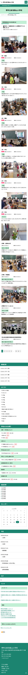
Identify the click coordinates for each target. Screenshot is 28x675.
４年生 (3, 400)
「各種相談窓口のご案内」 (8, 466)
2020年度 (3, 498)
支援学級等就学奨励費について (8, 610)
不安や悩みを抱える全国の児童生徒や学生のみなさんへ (13, 591)
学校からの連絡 (5, 390)
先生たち (4, 418)
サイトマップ (5, 658)
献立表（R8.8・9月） (9, 479)
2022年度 (3, 495)
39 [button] (16, 351)
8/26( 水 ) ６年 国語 (5, 368)
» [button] (20, 351)
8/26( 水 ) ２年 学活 (5, 381)
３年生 (3, 397)
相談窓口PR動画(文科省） (6, 614)
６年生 (3, 404)
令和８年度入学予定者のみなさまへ (9, 416)
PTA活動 (4, 411)
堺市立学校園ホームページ (7, 608)
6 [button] (11, 351)
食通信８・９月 (9, 473)
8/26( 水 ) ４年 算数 (5, 374)
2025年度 (3, 489)
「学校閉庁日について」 (8, 446)
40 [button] (18, 351)
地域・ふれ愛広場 (5, 414)
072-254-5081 (7, 654)
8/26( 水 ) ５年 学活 (5, 371)
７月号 (4, 437)
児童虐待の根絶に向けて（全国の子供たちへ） (11, 600)
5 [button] (9, 351)
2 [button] (4, 351)
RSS (4, 632)
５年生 (3, 402)
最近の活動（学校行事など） (7, 409)
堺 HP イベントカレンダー (6, 628)
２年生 (3, 395)
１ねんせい (4, 392)
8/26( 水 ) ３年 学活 (5, 378)
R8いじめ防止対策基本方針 (11, 459)
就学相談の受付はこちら (6, 612)
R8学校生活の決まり (10, 453)
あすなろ (4, 407)
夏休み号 (5, 435)
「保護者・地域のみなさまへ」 (9, 444)
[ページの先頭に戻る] (26, 673)
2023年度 (3, 493)
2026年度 (3, 488)
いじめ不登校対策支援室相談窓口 (8, 617)
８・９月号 (7, 433)
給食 (3, 421)
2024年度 (3, 491)
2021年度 (3, 496)
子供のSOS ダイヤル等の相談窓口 (8, 615)
